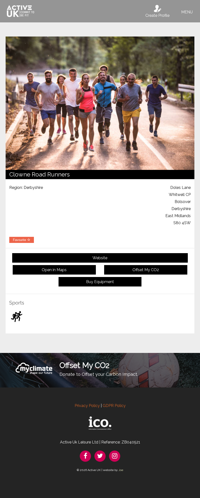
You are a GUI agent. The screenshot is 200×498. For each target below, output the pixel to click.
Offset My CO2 (145, 269)
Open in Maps (54, 269)
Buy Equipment (100, 281)
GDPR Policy (114, 405)
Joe (121, 470)
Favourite (20, 240)
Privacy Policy (87, 405)
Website (99, 258)
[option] (100, 103)
